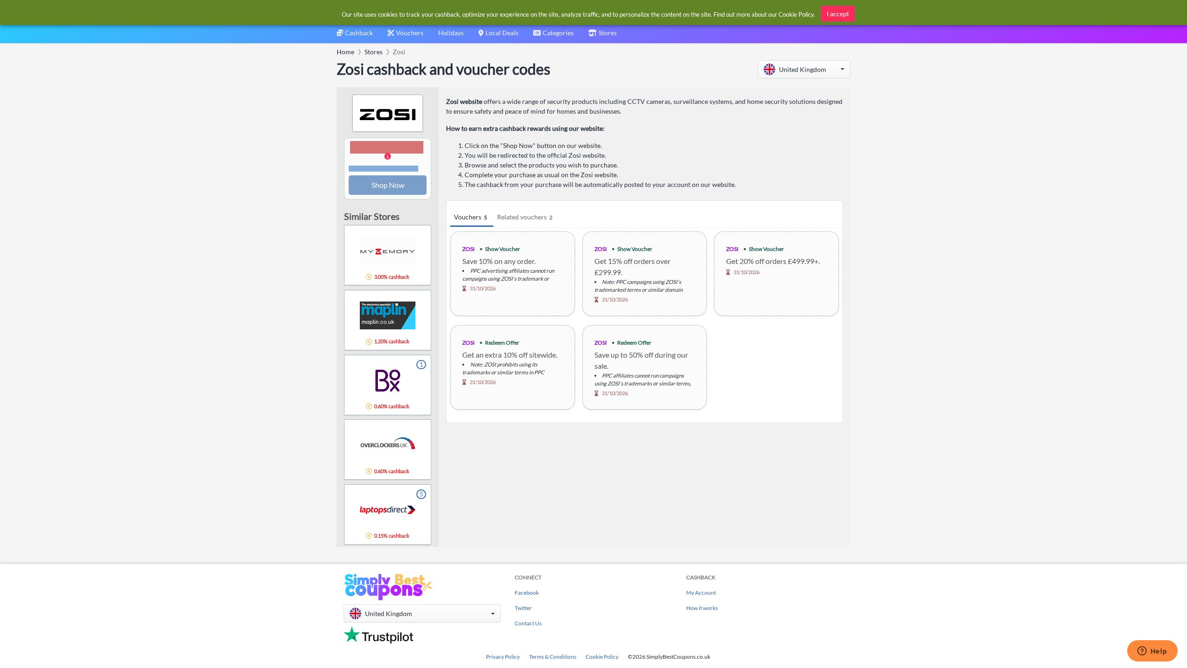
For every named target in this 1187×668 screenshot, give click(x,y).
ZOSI (468, 248)
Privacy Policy (503, 656)
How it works (702, 607)
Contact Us (528, 623)
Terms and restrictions (383, 169)
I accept (838, 14)
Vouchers (470, 217)
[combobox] (553, 36)
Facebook (527, 592)
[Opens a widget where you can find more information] (1152, 651)
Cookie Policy (602, 656)
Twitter (523, 607)
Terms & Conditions (552, 656)
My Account (701, 592)
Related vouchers (524, 217)
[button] (804, 69)
